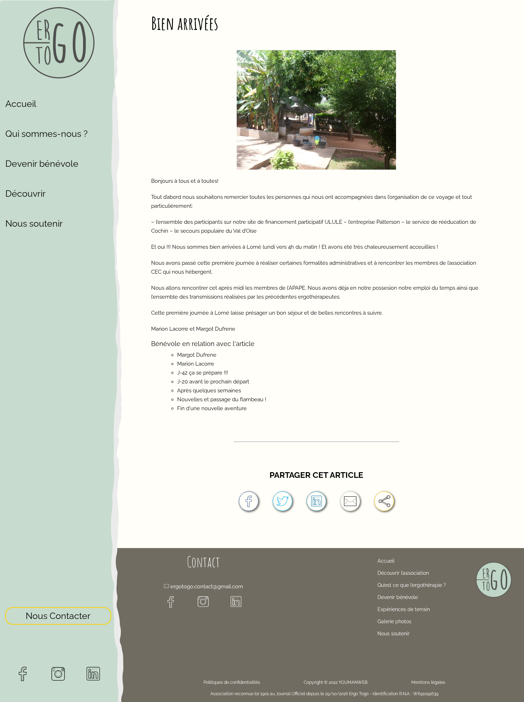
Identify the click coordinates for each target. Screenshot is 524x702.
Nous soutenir (34, 223)
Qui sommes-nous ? (46, 133)
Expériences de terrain (403, 609)
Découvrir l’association (403, 573)
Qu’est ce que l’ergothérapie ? (411, 585)
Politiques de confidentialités (232, 682)
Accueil (20, 103)
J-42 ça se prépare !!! (202, 373)
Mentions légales (428, 682)
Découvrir (25, 193)
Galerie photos (394, 621)
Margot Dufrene (196, 355)
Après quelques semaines (209, 390)
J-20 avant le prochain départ (213, 381)
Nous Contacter (58, 615)
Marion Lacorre (195, 364)
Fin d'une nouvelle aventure (212, 408)
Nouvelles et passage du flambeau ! (221, 399)
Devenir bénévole (41, 163)
